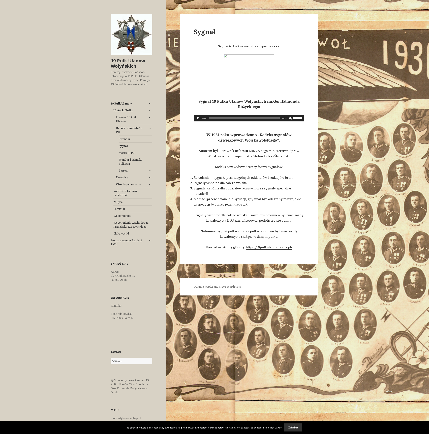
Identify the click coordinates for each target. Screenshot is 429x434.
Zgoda (293, 427)
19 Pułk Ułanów (121, 103)
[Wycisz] (290, 118)
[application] (249, 118)
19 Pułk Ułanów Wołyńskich (128, 63)
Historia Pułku (123, 110)
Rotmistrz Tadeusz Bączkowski (125, 193)
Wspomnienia (122, 216)
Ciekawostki (121, 233)
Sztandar (124, 139)
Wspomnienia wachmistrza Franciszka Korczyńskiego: (130, 224)
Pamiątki (119, 209)
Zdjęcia (118, 202)
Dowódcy (122, 177)
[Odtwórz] (198, 118)
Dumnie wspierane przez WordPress (217, 286)
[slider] (298, 118)
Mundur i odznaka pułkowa (130, 161)
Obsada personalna (128, 184)
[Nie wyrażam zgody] (424, 427)
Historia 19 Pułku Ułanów (127, 119)
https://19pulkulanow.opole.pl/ (269, 247)
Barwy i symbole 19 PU (129, 130)
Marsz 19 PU (127, 153)
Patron (123, 170)
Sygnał (123, 146)
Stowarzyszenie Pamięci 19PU (126, 242)
